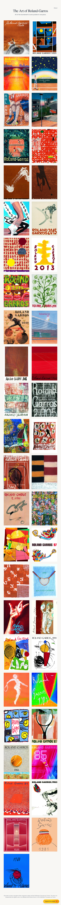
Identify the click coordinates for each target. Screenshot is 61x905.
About (55, 8)
